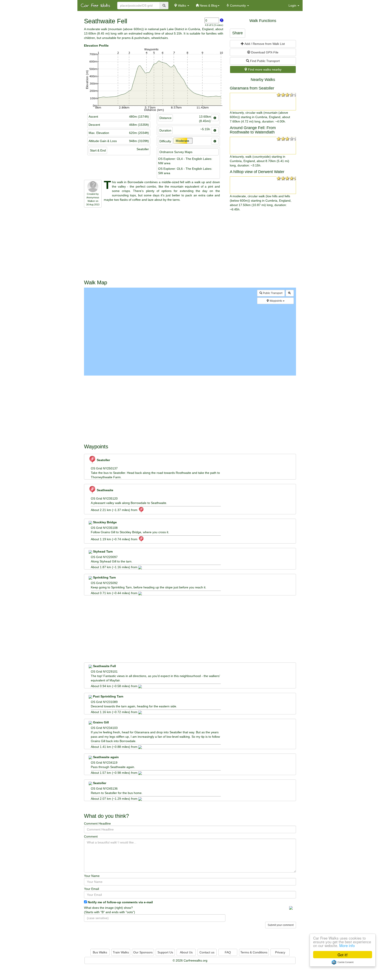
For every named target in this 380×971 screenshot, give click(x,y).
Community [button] (238, 5)
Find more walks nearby (264, 69)
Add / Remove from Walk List (264, 44)
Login (293, 5)
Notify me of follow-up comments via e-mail (120, 902)
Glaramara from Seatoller (252, 88)
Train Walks (121, 952)
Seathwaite (104, 490)
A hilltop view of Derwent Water (257, 172)
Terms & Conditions (253, 952)
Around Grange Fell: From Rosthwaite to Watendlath (253, 130)
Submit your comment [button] (281, 925)
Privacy (280, 952)
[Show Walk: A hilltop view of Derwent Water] (263, 185)
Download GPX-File (264, 52)
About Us (186, 952)
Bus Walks (100, 952)
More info (347, 945)
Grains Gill (100, 722)
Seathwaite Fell (104, 666)
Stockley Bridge (104, 522)
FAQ (228, 952)
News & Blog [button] (208, 5)
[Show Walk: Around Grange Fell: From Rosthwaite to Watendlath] (263, 145)
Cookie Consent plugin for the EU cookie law (343, 962)
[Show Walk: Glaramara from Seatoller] (263, 101)
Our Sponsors (143, 952)
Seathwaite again (105, 757)
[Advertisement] (190, 244)
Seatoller (103, 460)
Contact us (206, 952)
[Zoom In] (290, 293)
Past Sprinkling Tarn (107, 696)
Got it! (343, 954)
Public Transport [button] (272, 293)
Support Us (165, 952)
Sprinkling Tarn (104, 577)
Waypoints (276, 300)
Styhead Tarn (102, 551)
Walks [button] (182, 5)
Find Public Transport (264, 61)
